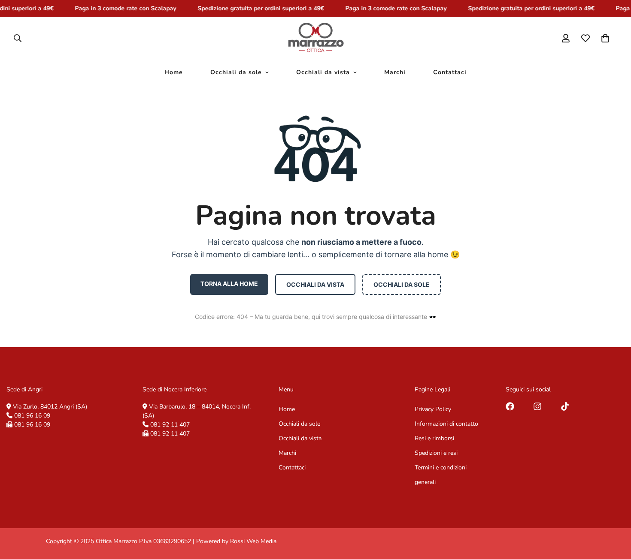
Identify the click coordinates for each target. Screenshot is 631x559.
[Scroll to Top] (614, 512)
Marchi (395, 72)
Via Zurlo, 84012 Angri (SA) (50, 407)
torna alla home (229, 283)
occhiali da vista (315, 284)
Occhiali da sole (236, 72)
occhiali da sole (401, 284)
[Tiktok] (565, 406)
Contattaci (450, 72)
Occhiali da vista (323, 72)
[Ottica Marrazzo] (316, 38)
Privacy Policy (433, 409)
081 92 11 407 (170, 425)
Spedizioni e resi (436, 453)
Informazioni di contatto (446, 424)
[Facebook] (510, 406)
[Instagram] (537, 406)
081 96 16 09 (32, 416)
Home (173, 72)
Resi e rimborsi (434, 438)
